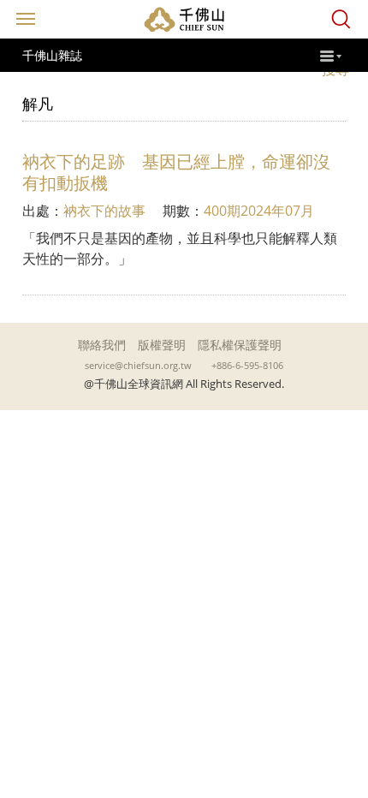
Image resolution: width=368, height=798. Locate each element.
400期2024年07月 (259, 210)
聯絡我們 (102, 344)
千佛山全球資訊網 (184, 19)
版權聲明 (162, 344)
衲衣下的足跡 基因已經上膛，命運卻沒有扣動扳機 (176, 172)
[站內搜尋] (341, 19)
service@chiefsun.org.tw (138, 366)
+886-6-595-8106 (247, 366)
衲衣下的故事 (104, 210)
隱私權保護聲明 (240, 344)
